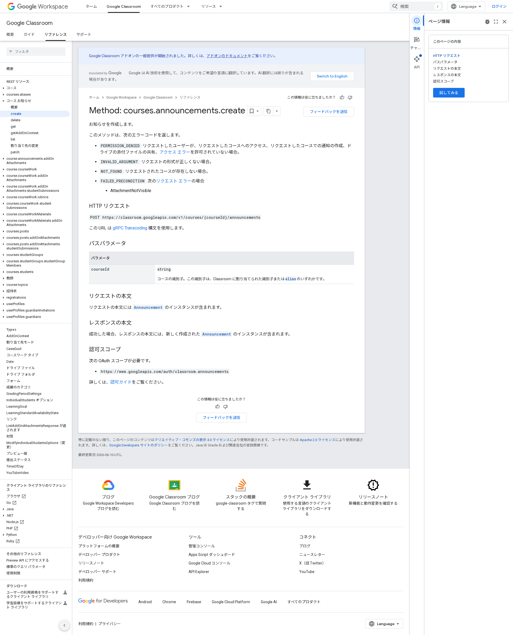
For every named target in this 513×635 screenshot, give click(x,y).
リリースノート (91, 563)
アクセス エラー (175, 152)
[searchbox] (35, 51)
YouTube (306, 572)
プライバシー (109, 624)
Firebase (194, 602)
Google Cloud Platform (231, 602)
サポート (83, 34)
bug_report (487, 21)
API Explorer (199, 572)
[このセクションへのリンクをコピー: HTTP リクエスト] (135, 206)
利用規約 (85, 580)
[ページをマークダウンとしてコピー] (268, 111)
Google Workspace (121, 97)
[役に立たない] (350, 98)
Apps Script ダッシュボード (212, 554)
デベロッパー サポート (97, 572)
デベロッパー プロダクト (99, 554)
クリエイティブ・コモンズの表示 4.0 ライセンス (192, 440)
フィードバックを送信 (328, 111)
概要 (10, 34)
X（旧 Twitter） (312, 563)
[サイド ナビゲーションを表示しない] (64, 625)
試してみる (449, 92)
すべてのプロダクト (167, 6)
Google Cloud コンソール (209, 563)
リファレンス (55, 34)
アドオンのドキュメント (227, 56)
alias (290, 278)
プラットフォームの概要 (98, 546)
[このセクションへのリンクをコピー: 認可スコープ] (126, 350)
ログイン (499, 6)
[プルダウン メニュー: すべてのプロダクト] (190, 6)
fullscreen (496, 21)
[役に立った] (342, 98)
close (504, 21)
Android (145, 602)
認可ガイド (121, 382)
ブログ (304, 546)
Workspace (53, 6)
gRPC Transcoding (130, 228)
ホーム (91, 6)
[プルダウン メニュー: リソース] (222, 6)
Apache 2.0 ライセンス (317, 440)
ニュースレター (312, 554)
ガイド (29, 34)
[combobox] (416, 6)
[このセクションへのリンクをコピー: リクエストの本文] (137, 296)
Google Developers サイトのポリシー (138, 445)
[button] (35, 88)
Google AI (269, 602)
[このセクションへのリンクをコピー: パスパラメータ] (131, 244)
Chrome (169, 602)
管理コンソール (202, 546)
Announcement (148, 307)
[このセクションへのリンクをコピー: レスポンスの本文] (137, 323)
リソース (208, 6)
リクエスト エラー (173, 181)
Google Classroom (124, 6)
